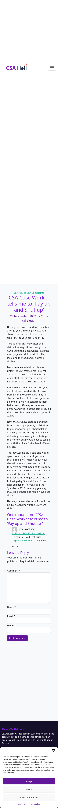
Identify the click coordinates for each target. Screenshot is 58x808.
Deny (29, 789)
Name (11, 607)
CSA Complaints (35, 292)
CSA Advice (20, 292)
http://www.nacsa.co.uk (25, 540)
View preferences (29, 797)
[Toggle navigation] (52, 68)
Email (11, 616)
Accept (29, 781)
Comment (13, 570)
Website (11, 625)
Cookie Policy (22, 804)
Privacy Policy (34, 804)
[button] (53, 750)
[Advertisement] (29, 29)
